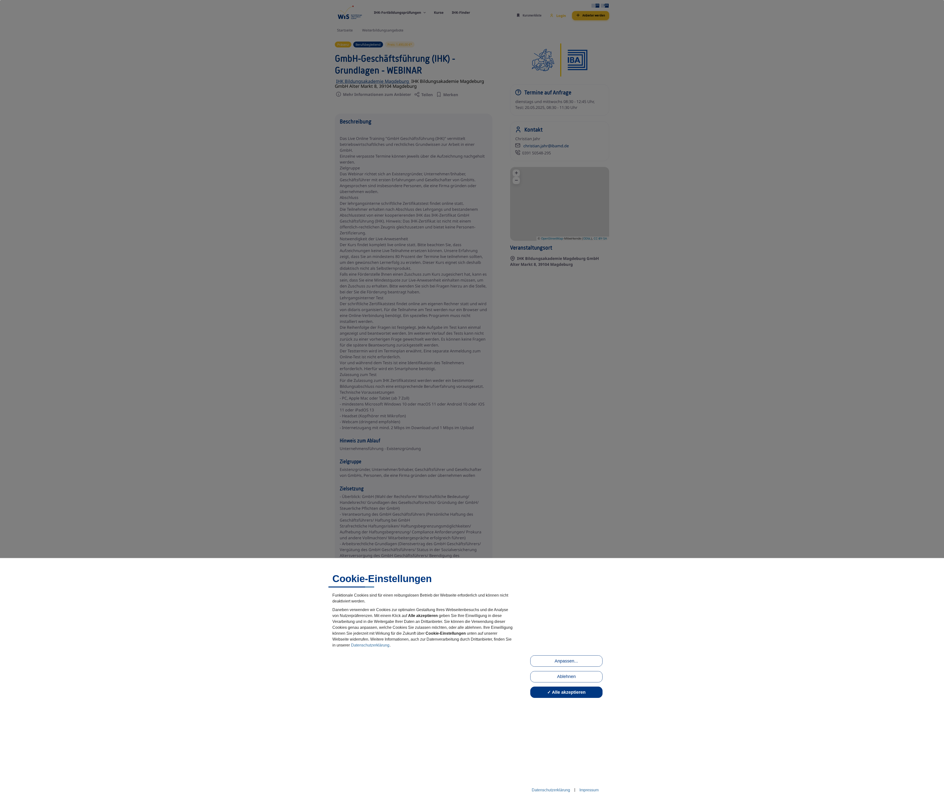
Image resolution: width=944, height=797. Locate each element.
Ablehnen (566, 676)
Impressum (589, 790)
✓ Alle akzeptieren (566, 692)
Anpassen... (566, 661)
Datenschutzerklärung (370, 645)
